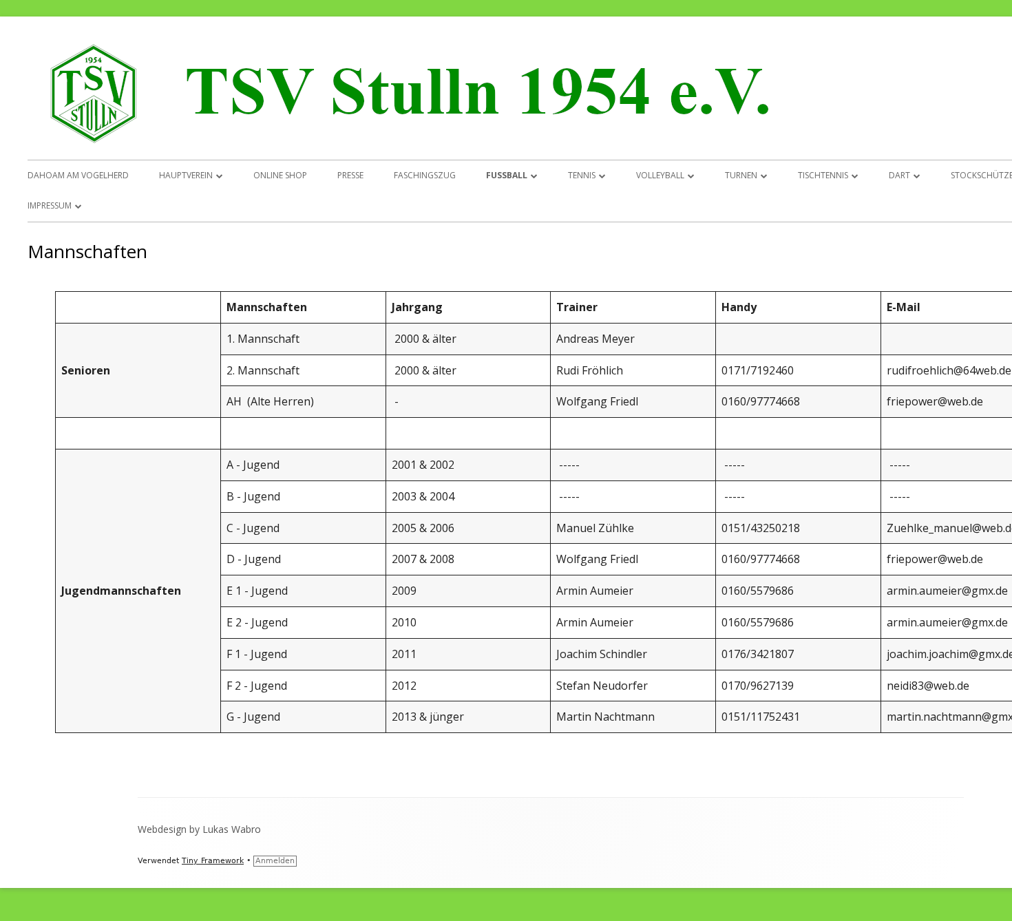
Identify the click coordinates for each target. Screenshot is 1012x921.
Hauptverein (186, 175)
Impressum (50, 205)
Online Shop (280, 175)
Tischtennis (823, 175)
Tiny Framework (213, 860)
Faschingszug (425, 175)
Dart (899, 175)
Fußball (506, 175)
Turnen (741, 175)
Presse (350, 175)
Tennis (581, 175)
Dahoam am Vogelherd (78, 175)
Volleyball (660, 175)
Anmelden (275, 860)
